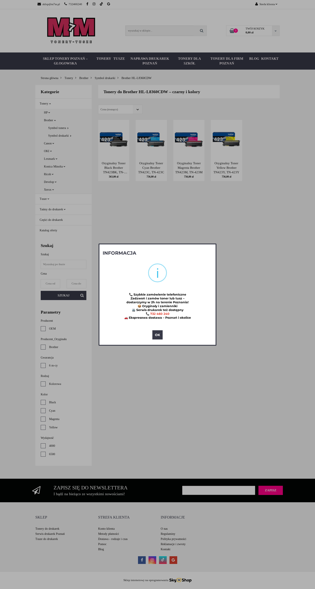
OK (157, 335)
